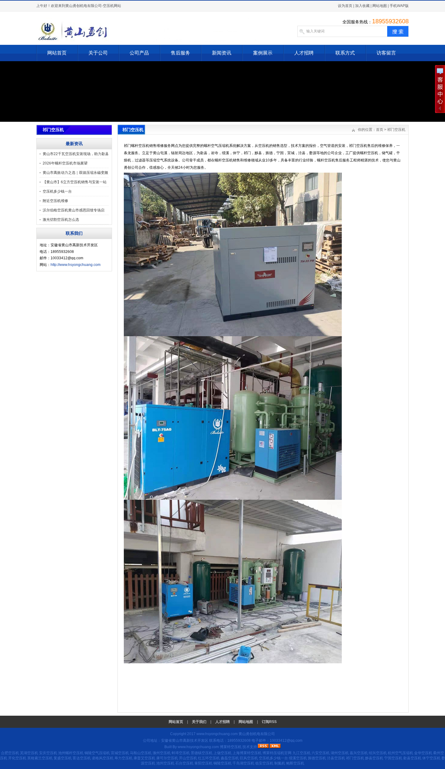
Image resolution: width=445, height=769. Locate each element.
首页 (379, 130)
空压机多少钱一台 (57, 191)
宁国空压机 (393, 758)
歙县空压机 (412, 758)
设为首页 (345, 6)
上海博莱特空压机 (247, 753)
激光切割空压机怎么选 (61, 219)
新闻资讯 (221, 52)
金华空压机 (423, 753)
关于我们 (199, 722)
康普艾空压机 (144, 758)
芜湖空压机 (29, 753)
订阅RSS (269, 722)
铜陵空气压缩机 (97, 753)
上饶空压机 (222, 753)
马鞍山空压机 (141, 753)
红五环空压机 (209, 758)
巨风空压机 (249, 758)
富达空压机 (82, 758)
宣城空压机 (120, 753)
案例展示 (262, 52)
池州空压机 (165, 763)
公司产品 (139, 52)
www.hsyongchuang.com (217, 734)
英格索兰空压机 (40, 758)
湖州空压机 (340, 753)
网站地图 (379, 6)
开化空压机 (17, 758)
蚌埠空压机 (181, 753)
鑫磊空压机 (230, 758)
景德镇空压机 (202, 753)
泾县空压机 (336, 758)
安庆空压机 (48, 753)
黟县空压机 (374, 758)
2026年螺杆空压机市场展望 (65, 163)
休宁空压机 (431, 758)
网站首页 (57, 52)
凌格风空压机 (103, 758)
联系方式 (345, 52)
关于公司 (98, 52)
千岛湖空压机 (243, 763)
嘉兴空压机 (359, 753)
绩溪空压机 (298, 758)
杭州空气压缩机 (400, 753)
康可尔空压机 (167, 758)
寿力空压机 (123, 758)
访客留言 (386, 52)
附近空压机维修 (55, 201)
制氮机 (279, 763)
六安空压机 (321, 753)
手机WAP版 (399, 6)
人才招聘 (304, 52)
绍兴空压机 (378, 753)
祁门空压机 (396, 130)
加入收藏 (362, 6)
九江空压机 (301, 753)
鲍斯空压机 (295, 763)
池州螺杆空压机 (71, 753)
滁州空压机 (162, 753)
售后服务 (180, 52)
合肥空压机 (10, 753)
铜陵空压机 (222, 763)
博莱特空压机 (231, 747)
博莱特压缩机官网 (277, 753)
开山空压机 (188, 758)
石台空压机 (184, 763)
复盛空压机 (63, 758)
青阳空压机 (203, 763)
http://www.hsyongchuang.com (76, 265)
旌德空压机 (317, 758)
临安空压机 (264, 763)
